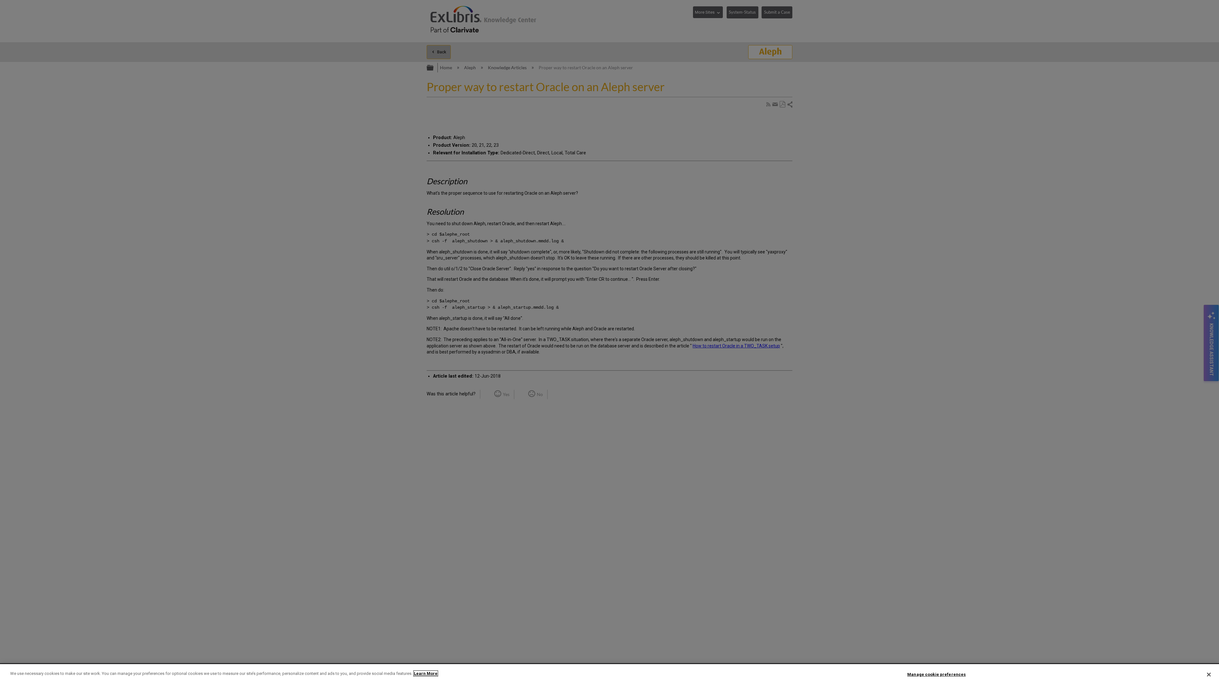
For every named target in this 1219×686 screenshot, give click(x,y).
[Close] (1209, 675)
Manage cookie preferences (936, 674)
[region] (609, 675)
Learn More (425, 673)
